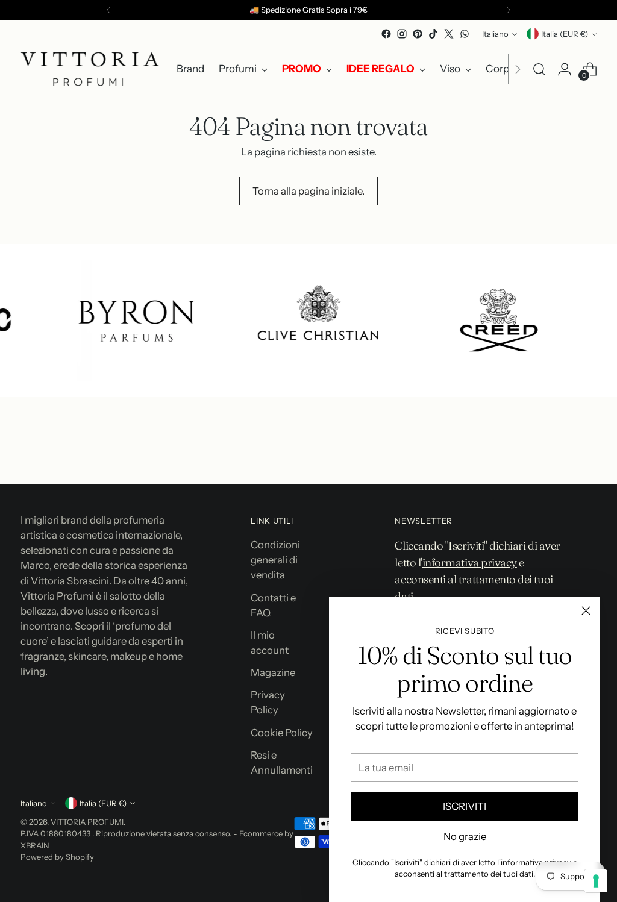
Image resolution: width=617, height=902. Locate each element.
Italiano (495, 34)
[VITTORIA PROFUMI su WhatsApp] (464, 33)
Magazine (273, 672)
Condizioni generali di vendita (275, 560)
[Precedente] (108, 10)
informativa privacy (536, 862)
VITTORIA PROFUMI (87, 822)
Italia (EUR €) (564, 34)
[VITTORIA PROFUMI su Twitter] (448, 33)
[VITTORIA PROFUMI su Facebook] (386, 33)
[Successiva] (508, 10)
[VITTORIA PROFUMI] (89, 69)
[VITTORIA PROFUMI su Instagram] (401, 33)
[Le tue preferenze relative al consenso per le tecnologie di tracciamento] (595, 880)
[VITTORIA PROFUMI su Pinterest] (417, 33)
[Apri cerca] (539, 69)
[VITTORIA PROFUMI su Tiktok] (433, 33)
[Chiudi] (586, 610)
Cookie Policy (282, 733)
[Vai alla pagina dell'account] (565, 69)
